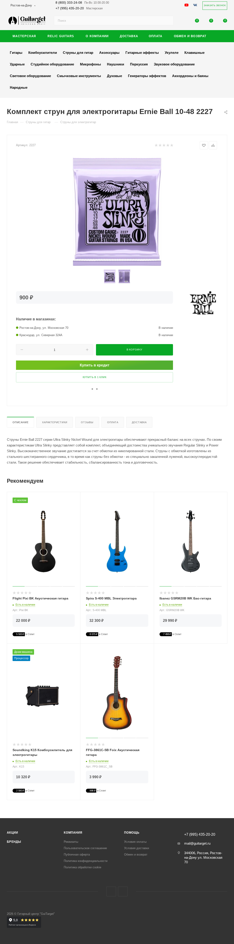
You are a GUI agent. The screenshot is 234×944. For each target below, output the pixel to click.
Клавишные (194, 52)
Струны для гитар (78, 52)
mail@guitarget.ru (197, 843)
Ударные (17, 64)
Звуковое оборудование (174, 64)
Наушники (115, 64)
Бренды (14, 841)
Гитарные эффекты (142, 52)
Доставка (139, 422)
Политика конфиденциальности (85, 861)
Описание (20, 422)
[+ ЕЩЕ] (220, 36)
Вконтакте (111, 891)
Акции (12, 832)
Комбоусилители (42, 52)
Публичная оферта (77, 854)
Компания (73, 832)
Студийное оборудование (52, 64)
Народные (18, 87)
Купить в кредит (94, 365)
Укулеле (171, 52)
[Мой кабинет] (183, 21)
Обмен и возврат (135, 854)
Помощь (131, 832)
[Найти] (168, 20)
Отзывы (87, 422)
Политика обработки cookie (82, 867)
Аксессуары (109, 52)
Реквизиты (71, 841)
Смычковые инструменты (79, 76)
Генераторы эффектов (147, 76)
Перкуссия (139, 64)
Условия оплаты (135, 841)
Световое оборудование (30, 76)
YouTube (123, 891)
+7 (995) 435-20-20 (79, 8)
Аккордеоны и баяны (190, 76)
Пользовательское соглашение (85, 848)
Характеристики (54, 422)
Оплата (112, 422)
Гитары (16, 52)
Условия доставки (136, 848)
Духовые (114, 76)
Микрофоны (90, 64)
